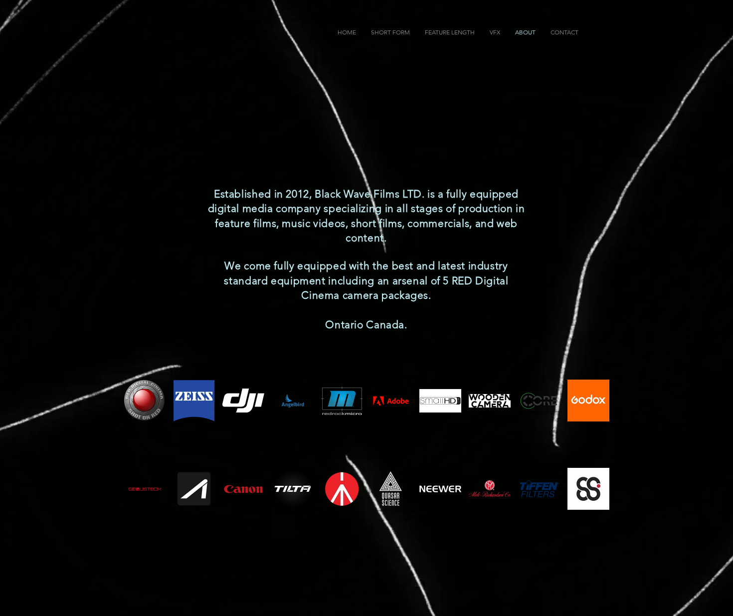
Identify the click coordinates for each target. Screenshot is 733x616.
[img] (145, 400)
